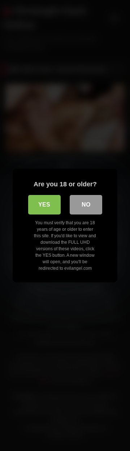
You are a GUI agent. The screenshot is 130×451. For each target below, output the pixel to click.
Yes (44, 204)
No (86, 204)
